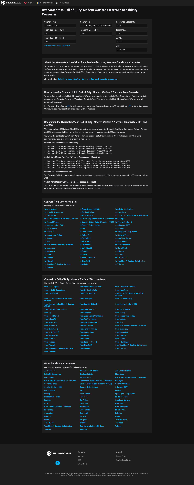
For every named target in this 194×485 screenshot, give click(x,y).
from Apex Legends (51, 287)
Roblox (47, 420)
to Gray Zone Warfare (123, 238)
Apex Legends (49, 371)
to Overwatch (49, 251)
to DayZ (83, 228)
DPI (68, 106)
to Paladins (84, 251)
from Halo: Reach (86, 326)
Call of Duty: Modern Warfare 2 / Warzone (60, 381)
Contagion (119, 381)
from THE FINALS (122, 342)
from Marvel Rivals (87, 332)
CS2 (79, 460)
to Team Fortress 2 (87, 258)
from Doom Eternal (51, 316)
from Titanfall (49, 345)
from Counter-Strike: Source (55, 309)
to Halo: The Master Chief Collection (58, 245)
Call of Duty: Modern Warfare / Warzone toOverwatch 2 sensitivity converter (87, 79)
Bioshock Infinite (86, 374)
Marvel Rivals (120, 410)
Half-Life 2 (84, 403)
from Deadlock (85, 313)
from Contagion (86, 299)
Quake (117, 416)
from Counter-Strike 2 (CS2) (126, 304)
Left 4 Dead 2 (85, 410)
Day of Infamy (49, 390)
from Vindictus (50, 352)
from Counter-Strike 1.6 (89, 304)
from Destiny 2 (121, 313)
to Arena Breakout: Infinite (90, 209)
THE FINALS (48, 423)
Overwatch (48, 413)
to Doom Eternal (86, 232)
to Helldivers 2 (85, 245)
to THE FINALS (121, 258)
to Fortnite (48, 238)
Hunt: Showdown (121, 407)
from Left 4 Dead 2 (51, 332)
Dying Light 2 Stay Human (125, 394)
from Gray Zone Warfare (89, 322)
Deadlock (118, 390)
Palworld (47, 416)
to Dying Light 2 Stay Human (126, 232)
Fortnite (47, 400)
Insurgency (48, 410)
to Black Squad (50, 215)
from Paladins (85, 335)
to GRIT (47, 241)
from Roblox (120, 339)
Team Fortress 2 (121, 420)
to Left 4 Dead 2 (86, 248)
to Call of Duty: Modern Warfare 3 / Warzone (97, 219)
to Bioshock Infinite (87, 212)
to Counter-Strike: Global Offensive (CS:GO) (97, 222)
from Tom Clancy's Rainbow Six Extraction (131, 345)
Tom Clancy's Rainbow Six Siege (92, 426)
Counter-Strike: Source (89, 387)
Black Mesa (119, 374)
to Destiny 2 (49, 232)
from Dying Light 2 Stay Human (91, 316)
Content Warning (50, 384)
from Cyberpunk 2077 (88, 309)
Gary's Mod (84, 400)
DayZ (82, 390)
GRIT (46, 403)
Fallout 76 (83, 397)
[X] (57, 465)
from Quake (84, 339)
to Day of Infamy (50, 228)
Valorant (47, 429)
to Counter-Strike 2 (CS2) (54, 225)
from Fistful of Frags (88, 319)
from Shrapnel (49, 342)
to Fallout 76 (84, 235)
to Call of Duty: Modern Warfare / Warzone (131, 215)
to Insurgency (49, 248)
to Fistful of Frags (122, 235)
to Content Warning (51, 222)
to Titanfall (48, 261)
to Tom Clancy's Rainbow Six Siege (57, 264)
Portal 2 (83, 416)
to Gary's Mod (85, 238)
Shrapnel (83, 420)
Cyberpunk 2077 (121, 387)
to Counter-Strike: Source (90, 225)
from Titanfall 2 (86, 345)
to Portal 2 (48, 254)
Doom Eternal (85, 394)
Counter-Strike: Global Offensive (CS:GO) (96, 384)
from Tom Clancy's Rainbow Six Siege (58, 348)
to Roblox (119, 254)
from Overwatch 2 (51, 335)
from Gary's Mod (50, 322)
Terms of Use (121, 456)
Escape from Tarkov (52, 397)
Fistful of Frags (121, 397)
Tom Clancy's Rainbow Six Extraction (58, 426)
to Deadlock (120, 228)
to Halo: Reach (121, 241)
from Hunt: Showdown (88, 329)
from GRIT (119, 322)
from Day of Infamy (122, 309)
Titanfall (83, 423)
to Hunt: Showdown (122, 245)
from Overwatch (121, 332)
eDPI (129, 106)
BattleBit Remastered (52, 374)
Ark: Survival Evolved (123, 371)
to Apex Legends (50, 209)
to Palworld (119, 251)
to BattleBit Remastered (53, 212)
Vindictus (83, 429)
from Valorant (120, 348)
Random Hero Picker (123, 460)
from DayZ (48, 313)
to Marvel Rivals (121, 248)
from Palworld (120, 335)
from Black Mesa (121, 290)
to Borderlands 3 (86, 215)
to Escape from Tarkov (53, 235)
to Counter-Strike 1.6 (123, 222)
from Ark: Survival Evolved (125, 287)
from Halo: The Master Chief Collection (130, 326)
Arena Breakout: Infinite (89, 371)
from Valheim (85, 348)
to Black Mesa (120, 212)
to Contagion (120, 219)
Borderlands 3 (85, 377)
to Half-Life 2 (85, 241)
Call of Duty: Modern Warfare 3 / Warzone (96, 381)
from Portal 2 (49, 339)
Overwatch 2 (84, 413)
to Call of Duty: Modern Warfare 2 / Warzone (61, 219)
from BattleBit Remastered (54, 290)
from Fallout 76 (50, 319)
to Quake (83, 254)
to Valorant (119, 264)
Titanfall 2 (119, 423)
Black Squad (49, 377)
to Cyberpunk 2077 (122, 225)
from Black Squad (51, 293)
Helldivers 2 (84, 407)
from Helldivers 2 (51, 329)
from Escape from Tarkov (125, 316)
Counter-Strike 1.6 (122, 384)
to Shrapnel (48, 258)
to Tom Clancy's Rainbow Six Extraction (130, 261)
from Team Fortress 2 (88, 342)
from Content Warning (123, 299)
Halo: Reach (119, 403)
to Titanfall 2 (85, 261)
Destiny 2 (47, 394)
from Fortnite (120, 319)
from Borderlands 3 (87, 293)
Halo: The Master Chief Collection (57, 407)
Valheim (118, 426)
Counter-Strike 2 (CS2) (53, 387)
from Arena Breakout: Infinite (91, 287)
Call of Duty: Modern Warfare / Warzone (130, 377)
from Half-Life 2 (50, 326)
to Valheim (84, 264)
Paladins (118, 413)
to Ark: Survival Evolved (124, 209)
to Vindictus (49, 267)
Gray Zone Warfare (122, 400)
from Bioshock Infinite (88, 290)
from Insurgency (121, 329)
